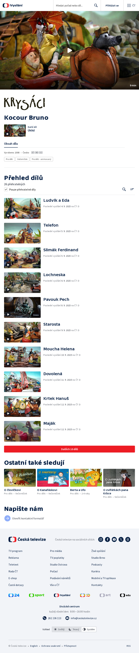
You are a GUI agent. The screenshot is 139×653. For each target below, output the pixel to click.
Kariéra (95, 571)
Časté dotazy (16, 585)
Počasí (54, 571)
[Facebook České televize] (107, 539)
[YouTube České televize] (114, 539)
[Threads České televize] (128, 539)
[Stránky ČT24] (13, 596)
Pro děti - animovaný (41, 159)
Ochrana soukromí (50, 645)
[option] (59, 629)
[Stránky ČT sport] (36, 596)
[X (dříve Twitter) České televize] (121, 539)
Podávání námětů (60, 578)
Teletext (13, 564)
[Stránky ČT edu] (125, 596)
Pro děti (9, 159)
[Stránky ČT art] (105, 596)
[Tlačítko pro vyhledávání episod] (124, 189)
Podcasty (96, 564)
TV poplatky (57, 557)
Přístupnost (70, 645)
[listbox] (74, 629)
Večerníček (22, 159)
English (33, 645)
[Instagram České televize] (100, 539)
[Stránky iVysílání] (62, 596)
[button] (69, 50)
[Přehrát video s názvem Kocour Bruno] (69, 50)
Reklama (13, 557)
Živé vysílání (98, 551)
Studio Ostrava (58, 564)
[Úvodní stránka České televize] (27, 539)
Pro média (56, 551)
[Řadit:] (132, 189)
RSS (129, 645)
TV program (15, 551)
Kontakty (96, 585)
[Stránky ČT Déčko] (85, 596)
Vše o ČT (55, 585)
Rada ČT (13, 571)
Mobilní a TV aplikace (103, 578)
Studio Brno (98, 557)
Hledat (96, 5)
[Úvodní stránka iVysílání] (16, 5)
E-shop (12, 578)
